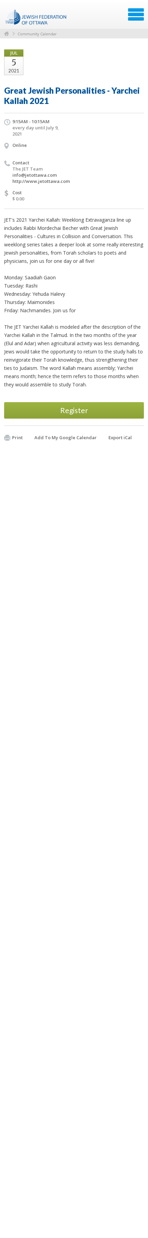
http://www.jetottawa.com (41, 181)
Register (74, 410)
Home (6, 34)
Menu (136, 14)
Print (17, 437)
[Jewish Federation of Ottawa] (36, 16)
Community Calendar (37, 33)
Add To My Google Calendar (65, 437)
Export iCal (120, 437)
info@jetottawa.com (34, 175)
